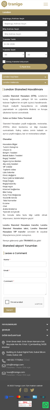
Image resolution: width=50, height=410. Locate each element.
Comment (9, 281)
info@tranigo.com (15, 364)
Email (7, 270)
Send (9, 310)
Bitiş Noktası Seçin (11, 29)
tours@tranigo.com (16, 372)
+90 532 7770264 (15, 360)
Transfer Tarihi (9, 39)
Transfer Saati (9, 50)
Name (7, 259)
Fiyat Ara (25, 67)
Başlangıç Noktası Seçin (13, 18)
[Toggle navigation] (46, 5)
